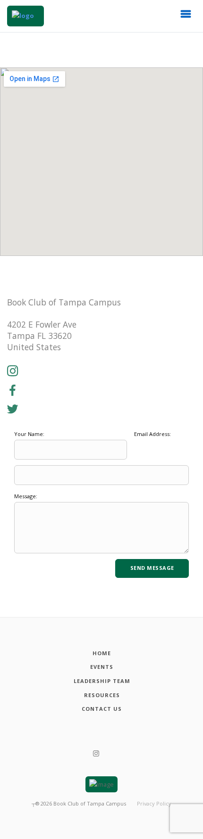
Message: (25, 496)
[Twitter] (12, 409)
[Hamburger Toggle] (186, 16)
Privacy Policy (154, 803)
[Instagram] (12, 371)
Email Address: (152, 433)
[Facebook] (12, 390)
